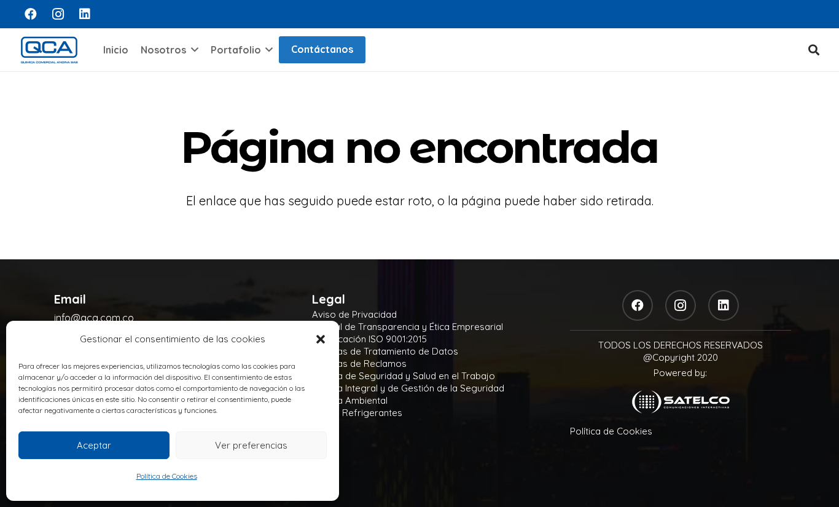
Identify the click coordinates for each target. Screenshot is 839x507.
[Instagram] (57, 14)
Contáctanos (322, 49)
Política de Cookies (166, 476)
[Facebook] (30, 14)
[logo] (49, 49)
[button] (320, 339)
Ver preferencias (251, 445)
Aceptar (94, 445)
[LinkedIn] (84, 14)
